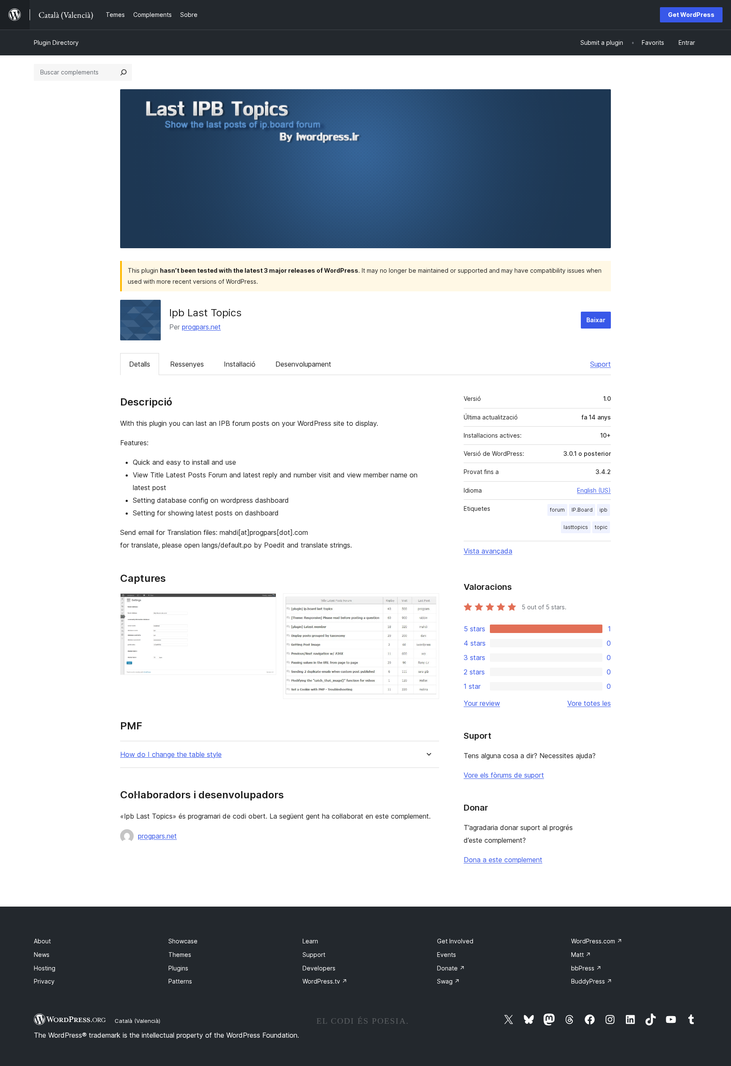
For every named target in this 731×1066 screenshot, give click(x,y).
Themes (179, 954)
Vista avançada (488, 551)
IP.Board (582, 510)
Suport (600, 364)
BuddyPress (591, 981)
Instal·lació (240, 364)
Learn (310, 941)
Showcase (183, 941)
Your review (482, 703)
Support (313, 954)
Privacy (44, 981)
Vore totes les (589, 703)
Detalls (139, 364)
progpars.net (201, 327)
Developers (318, 968)
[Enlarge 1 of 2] (265, 604)
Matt (581, 954)
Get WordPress (691, 14)
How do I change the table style (171, 755)
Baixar (595, 319)
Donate (451, 968)
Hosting (44, 968)
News (41, 954)
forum (557, 510)
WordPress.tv (324, 981)
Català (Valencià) (137, 1020)
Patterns (180, 981)
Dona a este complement (503, 859)
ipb (603, 510)
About (42, 941)
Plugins (178, 968)
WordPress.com (596, 941)
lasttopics (575, 527)
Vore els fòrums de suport (504, 775)
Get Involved (455, 941)
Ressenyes (187, 364)
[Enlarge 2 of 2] (427, 604)
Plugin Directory (56, 42)
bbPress (586, 968)
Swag (448, 981)
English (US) (594, 490)
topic (601, 527)
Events (446, 954)
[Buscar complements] (123, 72)
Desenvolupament (303, 364)
